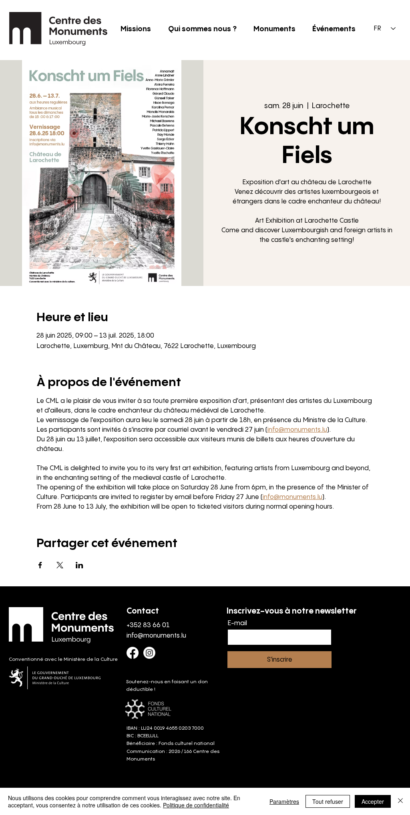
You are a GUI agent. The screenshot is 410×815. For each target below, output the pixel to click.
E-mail (237, 623)
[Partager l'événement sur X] (60, 565)
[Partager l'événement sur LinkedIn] (79, 565)
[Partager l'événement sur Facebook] (40, 565)
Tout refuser (327, 801)
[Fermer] (400, 801)
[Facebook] (133, 653)
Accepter (373, 801)
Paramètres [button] (284, 801)
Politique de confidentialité (196, 805)
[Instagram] (149, 653)
